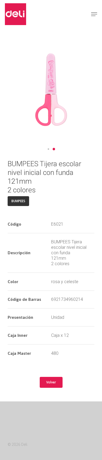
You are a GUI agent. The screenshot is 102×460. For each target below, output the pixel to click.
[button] (48, 149)
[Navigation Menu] (94, 14)
